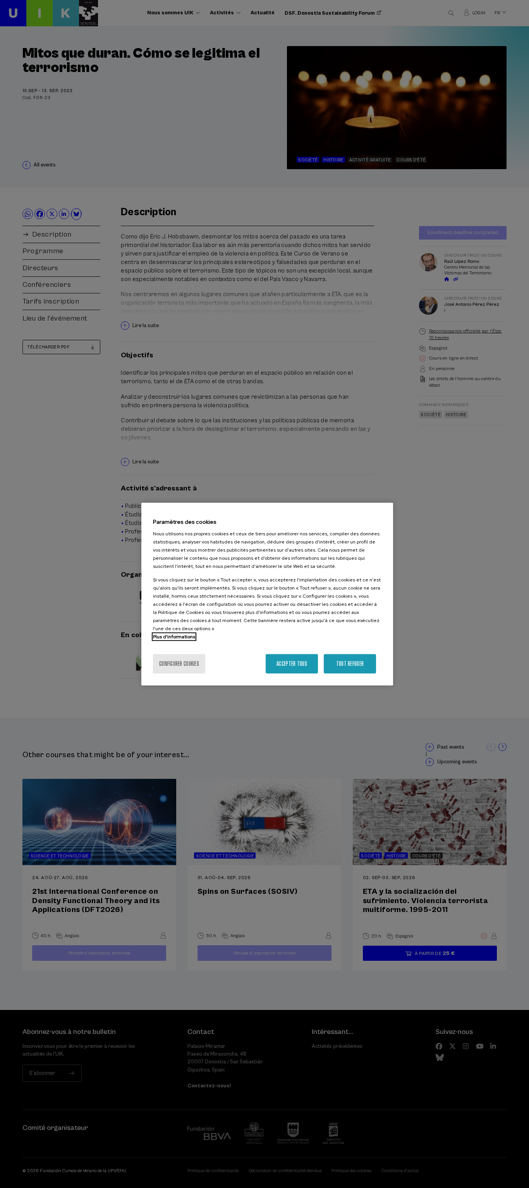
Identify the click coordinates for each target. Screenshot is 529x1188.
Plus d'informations (174, 637)
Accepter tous (292, 663)
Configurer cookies (179, 663)
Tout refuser (350, 663)
